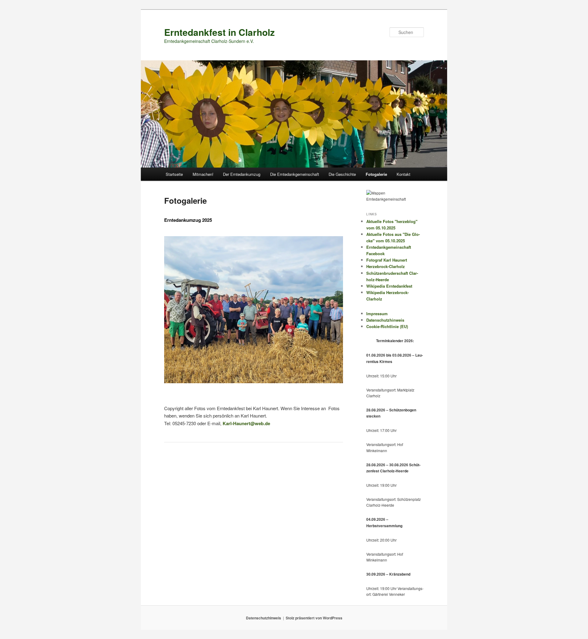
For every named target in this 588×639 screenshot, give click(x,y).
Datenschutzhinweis (385, 320)
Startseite (174, 174)
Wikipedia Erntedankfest (389, 286)
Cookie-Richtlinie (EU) (387, 326)
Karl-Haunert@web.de (246, 423)
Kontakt (403, 174)
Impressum (377, 313)
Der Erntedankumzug (241, 174)
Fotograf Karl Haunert (386, 260)
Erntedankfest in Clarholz (219, 32)
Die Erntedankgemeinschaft (294, 174)
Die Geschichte (342, 174)
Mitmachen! (203, 174)
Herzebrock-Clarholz (385, 266)
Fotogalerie (376, 174)
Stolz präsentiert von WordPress (314, 618)
